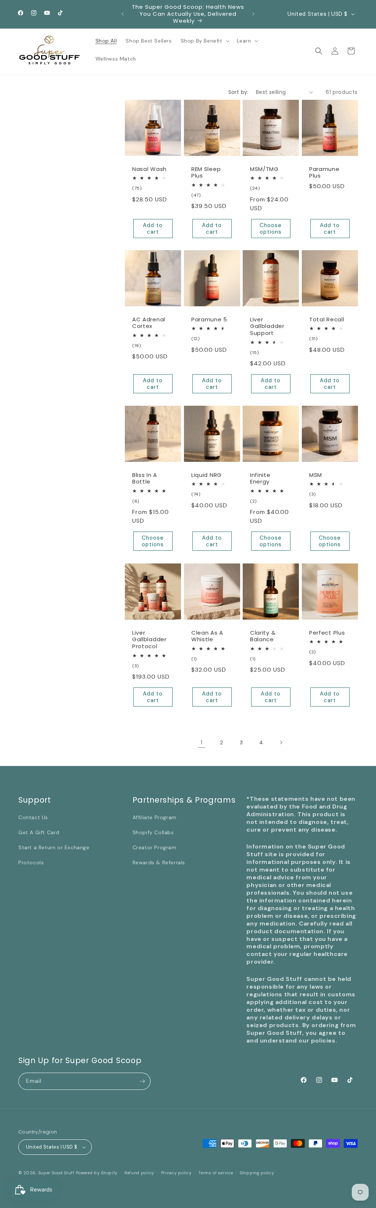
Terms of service (215, 1172)
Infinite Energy (260, 479)
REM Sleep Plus (206, 172)
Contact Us (33, 817)
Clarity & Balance (262, 636)
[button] (204, 40)
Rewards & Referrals (159, 862)
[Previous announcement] (123, 14)
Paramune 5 (209, 319)
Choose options (271, 228)
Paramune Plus (324, 172)
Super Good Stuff (56, 1172)
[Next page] (281, 742)
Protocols (31, 862)
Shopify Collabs (153, 832)
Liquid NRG (206, 475)
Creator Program (155, 847)
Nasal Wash (149, 168)
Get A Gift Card (38, 832)
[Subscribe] (142, 1081)
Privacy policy (176, 1172)
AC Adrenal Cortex (148, 323)
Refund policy (139, 1172)
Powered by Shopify (97, 1172)
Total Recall (326, 319)
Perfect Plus (327, 632)
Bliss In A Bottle (144, 479)
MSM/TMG (264, 168)
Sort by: (238, 92)
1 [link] (201, 742)
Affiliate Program (155, 817)
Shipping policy (257, 1172)
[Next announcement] (253, 14)
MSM (315, 475)
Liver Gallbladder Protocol (149, 639)
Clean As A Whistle (207, 636)
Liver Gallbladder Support (267, 326)
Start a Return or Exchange (54, 847)
